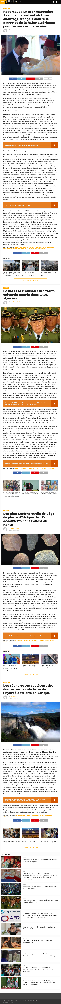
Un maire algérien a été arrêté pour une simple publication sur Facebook (30, 494)
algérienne (18, 247)
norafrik (13, 248)
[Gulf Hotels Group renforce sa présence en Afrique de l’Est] (30, 663)
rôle (42, 815)
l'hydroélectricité (35, 815)
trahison (44, 468)
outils (52, 640)
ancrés (23, 468)
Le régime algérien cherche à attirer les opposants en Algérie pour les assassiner (49, 494)
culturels (28, 468)
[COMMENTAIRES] (48, 78)
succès (38, 248)
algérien (17, 468)
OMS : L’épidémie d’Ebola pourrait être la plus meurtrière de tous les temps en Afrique (48, 841)
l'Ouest (47, 640)
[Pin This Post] (30, 78)
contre (31, 247)
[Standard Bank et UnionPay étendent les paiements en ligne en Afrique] (11, 838)
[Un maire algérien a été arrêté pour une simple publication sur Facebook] (30, 490)
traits (50, 468)
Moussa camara (15, 29)
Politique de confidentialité (30, 1000)
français (36, 247)
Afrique (17, 815)
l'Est (42, 640)
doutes (22, 815)
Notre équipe (17, 1000)
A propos (10, 1000)
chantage (25, 247)
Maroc (45, 247)
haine (40, 247)
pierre (5, 641)
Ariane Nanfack (15, 696)
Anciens (17, 640)
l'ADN (33, 468)
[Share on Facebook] (13, 78)
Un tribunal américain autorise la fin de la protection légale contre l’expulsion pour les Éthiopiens (11, 274)
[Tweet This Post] (21, 78)
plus (8, 641)
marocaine (50, 247)
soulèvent (6, 816)
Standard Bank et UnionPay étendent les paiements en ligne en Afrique (11, 841)
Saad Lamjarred (28, 248)
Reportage (19, 248)
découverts (30, 640)
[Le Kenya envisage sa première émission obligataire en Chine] (49, 663)
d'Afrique (23, 640)
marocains (6, 248)
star (34, 248)
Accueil (4, 1000)
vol (53, 468)
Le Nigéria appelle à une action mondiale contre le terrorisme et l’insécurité (49, 274)
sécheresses (48, 815)
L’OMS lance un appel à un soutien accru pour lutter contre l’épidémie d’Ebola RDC (30, 274)
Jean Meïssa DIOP (15, 302)
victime (43, 248)
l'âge (39, 640)
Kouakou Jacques (15, 528)
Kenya (35, 640)
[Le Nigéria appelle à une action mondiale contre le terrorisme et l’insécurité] (49, 270)
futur (27, 815)
